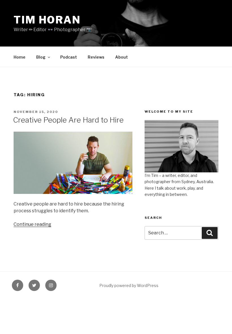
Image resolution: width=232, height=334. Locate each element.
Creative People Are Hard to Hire (68, 119)
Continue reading (32, 224)
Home (19, 57)
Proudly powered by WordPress (128, 285)
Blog (41, 57)
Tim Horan (47, 20)
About (121, 57)
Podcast (68, 57)
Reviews (96, 57)
